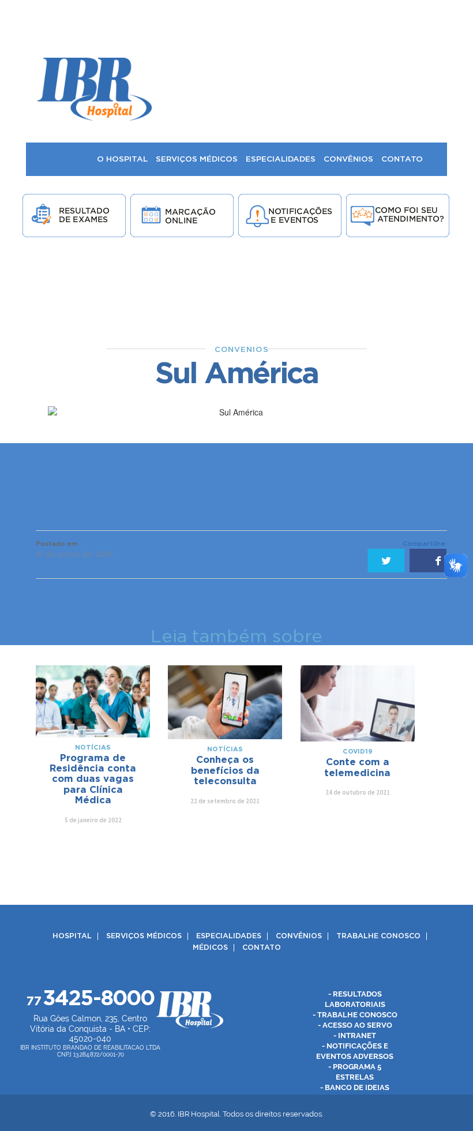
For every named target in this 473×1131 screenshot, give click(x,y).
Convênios (299, 936)
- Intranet (354, 1035)
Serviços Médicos (144, 936)
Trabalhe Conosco (378, 936)
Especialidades (228, 936)
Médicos (210, 948)
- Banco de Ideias (354, 1087)
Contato (261, 948)
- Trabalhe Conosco (355, 1014)
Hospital (72, 936)
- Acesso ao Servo (355, 1025)
